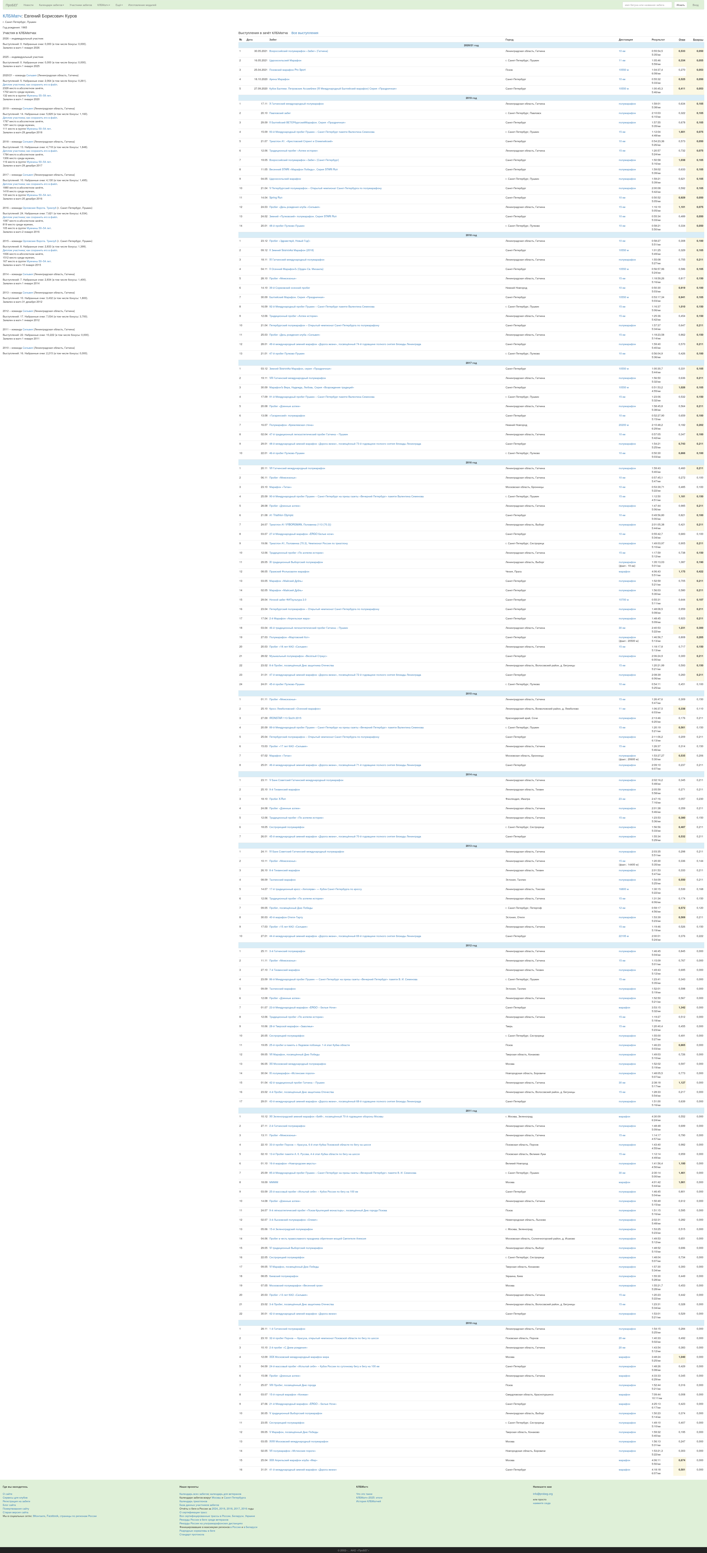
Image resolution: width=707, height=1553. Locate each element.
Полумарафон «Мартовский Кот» (289, 637)
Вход (696, 5)
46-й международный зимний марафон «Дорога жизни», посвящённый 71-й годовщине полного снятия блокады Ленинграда (345, 765)
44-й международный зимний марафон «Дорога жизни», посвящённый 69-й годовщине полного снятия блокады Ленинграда (345, 936)
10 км (622, 51)
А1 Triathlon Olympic (281, 515)
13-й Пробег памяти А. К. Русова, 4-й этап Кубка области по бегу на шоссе (314, 1154)
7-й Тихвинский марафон (284, 970)
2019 (222, 1508)
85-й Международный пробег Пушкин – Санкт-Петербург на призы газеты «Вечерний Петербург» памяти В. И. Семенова (342, 1172)
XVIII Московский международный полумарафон (298, 1441)
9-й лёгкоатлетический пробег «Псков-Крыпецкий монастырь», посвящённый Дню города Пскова (328, 1210)
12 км (622, 908)
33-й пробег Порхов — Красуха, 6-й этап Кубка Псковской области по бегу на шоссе (320, 1144)
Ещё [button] (118, 5)
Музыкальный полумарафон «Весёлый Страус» (298, 656)
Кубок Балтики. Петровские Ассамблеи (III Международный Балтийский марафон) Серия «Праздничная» (333, 88)
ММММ (273, 1182)
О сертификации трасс (193, 1512)
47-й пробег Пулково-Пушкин (287, 353)
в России (235, 1527)
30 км (622, 627)
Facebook (52, 1516)
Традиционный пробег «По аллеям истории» (296, 552)
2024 (215, 1508)
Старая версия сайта (15, 1512)
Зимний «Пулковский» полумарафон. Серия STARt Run (303, 216)
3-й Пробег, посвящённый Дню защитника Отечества (301, 1304)
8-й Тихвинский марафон (284, 870)
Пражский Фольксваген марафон (289, 571)
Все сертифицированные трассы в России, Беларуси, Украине (217, 1516)
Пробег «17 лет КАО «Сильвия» (288, 746)
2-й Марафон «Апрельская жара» (289, 618)
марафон (624, 571)
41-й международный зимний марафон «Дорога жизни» (303, 1469)
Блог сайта (9, 1505)
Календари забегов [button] (50, 5)
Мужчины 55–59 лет (39, 95)
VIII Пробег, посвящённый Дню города (292, 1385)
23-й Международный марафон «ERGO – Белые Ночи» (303, 1007)
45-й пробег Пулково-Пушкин (287, 684)
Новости (29, 5)
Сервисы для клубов (15, 1497)
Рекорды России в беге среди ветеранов (204, 1519)
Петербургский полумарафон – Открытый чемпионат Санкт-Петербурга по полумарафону (324, 325)
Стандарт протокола (192, 1534)
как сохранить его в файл (41, 84)
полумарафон (627, 103)
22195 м (624, 936)
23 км (622, 799)
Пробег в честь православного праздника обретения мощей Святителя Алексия (317, 1238)
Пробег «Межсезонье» (283, 278)
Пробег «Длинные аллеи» (285, 406)
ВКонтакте (39, 1516)
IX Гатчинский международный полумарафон (296, 259)
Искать (681, 5)
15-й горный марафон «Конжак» (289, 1394)
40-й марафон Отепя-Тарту (286, 917)
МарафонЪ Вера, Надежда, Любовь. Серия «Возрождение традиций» (311, 387)
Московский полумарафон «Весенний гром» (296, 1285)
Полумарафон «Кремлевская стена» (291, 425)
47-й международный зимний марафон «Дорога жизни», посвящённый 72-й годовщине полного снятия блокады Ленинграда (345, 674)
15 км (622, 131)
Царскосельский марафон (285, 178)
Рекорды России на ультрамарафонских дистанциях (211, 1523)
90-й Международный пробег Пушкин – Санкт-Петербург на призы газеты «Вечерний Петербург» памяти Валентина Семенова (346, 496)
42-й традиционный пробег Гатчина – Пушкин (297, 1082)
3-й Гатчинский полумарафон (287, 951)
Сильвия (31, 75)
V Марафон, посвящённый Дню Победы (293, 1432)
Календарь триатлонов (193, 1501)
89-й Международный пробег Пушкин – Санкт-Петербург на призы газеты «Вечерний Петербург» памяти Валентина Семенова (346, 727)
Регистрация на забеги (16, 1501)
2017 (237, 1508)
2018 (230, 1508)
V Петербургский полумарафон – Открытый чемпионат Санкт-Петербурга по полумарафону (325, 188)
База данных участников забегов (199, 1505)
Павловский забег (280, 113)
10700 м (624, 599)
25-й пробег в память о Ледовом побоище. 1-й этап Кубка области (309, 1045)
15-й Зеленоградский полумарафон (291, 1229)
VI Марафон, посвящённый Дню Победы (294, 1266)
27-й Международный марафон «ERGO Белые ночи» (301, 534)
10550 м (624, 69)
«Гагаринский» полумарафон (287, 415)
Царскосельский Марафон (285, 60)
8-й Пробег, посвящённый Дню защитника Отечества (301, 665)
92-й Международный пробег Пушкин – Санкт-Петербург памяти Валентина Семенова (321, 306)
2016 (244, 1508)
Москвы (216, 1497)
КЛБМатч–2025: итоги (369, 1497)
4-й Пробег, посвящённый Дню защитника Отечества (301, 1092)
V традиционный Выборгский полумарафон (295, 1413)
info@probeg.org (543, 1494)
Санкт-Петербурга (235, 1497)
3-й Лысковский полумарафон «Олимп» (293, 1219)
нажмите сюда (542, 1503)
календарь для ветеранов (225, 1494)
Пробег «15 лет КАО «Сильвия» (288, 926)
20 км (622, 1338)
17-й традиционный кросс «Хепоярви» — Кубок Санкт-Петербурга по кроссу (315, 889)
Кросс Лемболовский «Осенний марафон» (295, 708)
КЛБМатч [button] (102, 5)
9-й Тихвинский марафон (284, 789)
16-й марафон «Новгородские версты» (292, 1163)
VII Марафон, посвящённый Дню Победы (294, 1054)
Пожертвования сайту (16, 1508)
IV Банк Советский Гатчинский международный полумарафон (306, 851)
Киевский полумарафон (283, 1276)
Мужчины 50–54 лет (39, 128)
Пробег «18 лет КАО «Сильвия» (288, 646)
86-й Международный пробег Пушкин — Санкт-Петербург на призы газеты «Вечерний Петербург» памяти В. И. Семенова (343, 979)
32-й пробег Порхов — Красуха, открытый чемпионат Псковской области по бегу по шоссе (324, 1338)
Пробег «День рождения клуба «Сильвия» (294, 207)
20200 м (624, 425)
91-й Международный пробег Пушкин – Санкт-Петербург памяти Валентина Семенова (321, 396)
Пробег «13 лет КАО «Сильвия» (288, 1295)
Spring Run (275, 197)
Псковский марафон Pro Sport (287, 69)
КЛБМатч (12, 15)
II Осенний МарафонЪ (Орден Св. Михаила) (296, 269)
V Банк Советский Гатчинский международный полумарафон (306, 780)
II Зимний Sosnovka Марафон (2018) (291, 250)
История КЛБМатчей (368, 1501)
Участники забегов (81, 5)
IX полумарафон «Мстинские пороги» (292, 1073)
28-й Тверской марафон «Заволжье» (291, 1026)
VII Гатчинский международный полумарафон (297, 468)
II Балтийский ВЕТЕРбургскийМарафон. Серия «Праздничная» (307, 122)
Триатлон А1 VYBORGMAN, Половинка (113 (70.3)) (300, 524)
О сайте (7, 1494)
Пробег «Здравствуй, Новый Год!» (289, 240)
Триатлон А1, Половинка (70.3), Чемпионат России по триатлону (308, 543)
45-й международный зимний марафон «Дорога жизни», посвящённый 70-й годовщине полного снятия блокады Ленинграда (345, 836)
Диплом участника (14, 84)
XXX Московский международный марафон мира (299, 1357)
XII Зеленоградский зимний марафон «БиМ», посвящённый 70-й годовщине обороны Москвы (326, 1116)
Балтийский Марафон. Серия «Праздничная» (297, 297)
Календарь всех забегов (194, 1494)
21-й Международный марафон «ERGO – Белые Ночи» (303, 1404)
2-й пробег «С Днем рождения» (288, 1347)
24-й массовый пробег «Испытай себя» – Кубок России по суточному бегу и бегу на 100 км (324, 1366)
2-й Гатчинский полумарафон (287, 1126)
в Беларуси (250, 1527)
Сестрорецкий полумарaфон (286, 827)
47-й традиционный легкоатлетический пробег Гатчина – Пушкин (308, 434)
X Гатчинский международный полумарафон (296, 103)
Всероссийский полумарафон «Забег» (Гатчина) (298, 51)
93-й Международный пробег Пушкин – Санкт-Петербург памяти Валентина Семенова (321, 131)
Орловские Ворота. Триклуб (40, 208)
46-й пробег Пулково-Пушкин (287, 453)
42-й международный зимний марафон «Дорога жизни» (303, 1313)
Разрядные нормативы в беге (197, 1530)
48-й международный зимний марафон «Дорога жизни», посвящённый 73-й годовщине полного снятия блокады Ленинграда (345, 443)
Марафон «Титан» (280, 487)
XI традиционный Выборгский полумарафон (296, 562)
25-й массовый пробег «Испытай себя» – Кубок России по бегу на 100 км (313, 1191)
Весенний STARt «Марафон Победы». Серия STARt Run (303, 169)
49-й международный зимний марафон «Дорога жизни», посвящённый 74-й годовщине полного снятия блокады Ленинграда (345, 344)
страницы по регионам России (78, 1516)
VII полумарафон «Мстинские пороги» (292, 1450)
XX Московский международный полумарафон (297, 1063)
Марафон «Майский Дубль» (286, 581)
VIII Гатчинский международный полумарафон (297, 378)
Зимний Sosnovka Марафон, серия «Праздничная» (300, 368)
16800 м (624, 889)
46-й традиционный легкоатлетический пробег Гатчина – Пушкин (308, 627)
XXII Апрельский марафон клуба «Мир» (293, 1460)
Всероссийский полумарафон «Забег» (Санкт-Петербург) (304, 160)
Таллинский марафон (282, 879)
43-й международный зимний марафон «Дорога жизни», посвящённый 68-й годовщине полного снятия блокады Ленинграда (345, 1101)
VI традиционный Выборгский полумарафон (296, 1248)
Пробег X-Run (277, 799)
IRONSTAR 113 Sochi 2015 (285, 718)
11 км (622, 60)
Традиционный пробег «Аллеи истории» (293, 150)
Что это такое (364, 1494)
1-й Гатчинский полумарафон (287, 1328)
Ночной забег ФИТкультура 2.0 (287, 599)
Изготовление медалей (142, 5)
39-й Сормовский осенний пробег (289, 287)
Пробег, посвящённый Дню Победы (291, 908)
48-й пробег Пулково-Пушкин (287, 225)
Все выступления (304, 32)
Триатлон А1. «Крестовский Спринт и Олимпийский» (301, 141)
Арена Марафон (279, 79)
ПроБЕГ (12, 4)
